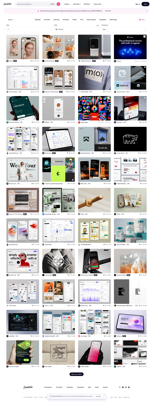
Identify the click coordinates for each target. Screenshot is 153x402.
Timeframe (105, 25)
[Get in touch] (28, 55)
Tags (7, 25)
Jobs (111, 397)
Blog (89, 387)
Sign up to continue (76, 374)
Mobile (75, 19)
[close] (146, 11)
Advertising (80, 387)
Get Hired (87, 4)
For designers (48, 387)
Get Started (108, 10)
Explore (67, 4)
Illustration (66, 19)
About (97, 387)
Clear (97, 25)
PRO (15, 61)
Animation (47, 19)
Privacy (41, 397)
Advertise (144, 61)
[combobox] (32, 4)
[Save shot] (32, 55)
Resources (127, 397)
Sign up (138, 4)
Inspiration (70, 387)
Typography (102, 19)
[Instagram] (126, 387)
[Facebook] (123, 387)
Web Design (113, 19)
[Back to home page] (7, 4)
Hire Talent (76, 4)
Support (105, 387)
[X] (120, 387)
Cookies (47, 397)
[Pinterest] (129, 387)
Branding (56, 19)
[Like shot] (35, 55)
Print (81, 19)
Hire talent (59, 387)
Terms (36, 397)
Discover (37, 19)
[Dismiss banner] (105, 394)
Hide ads (137, 61)
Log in (145, 4)
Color (55, 25)
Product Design (91, 19)
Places (120, 397)
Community (97, 4)
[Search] (58, 4)
